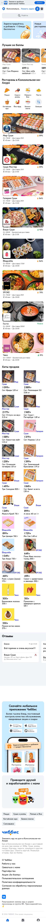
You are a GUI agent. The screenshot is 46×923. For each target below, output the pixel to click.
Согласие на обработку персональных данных (22, 887)
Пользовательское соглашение (18, 878)
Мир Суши (6, 64)
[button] (11, 62)
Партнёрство (9, 871)
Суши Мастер (27, 64)
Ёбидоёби (6, 530)
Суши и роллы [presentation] (19, 814)
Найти (24, 15)
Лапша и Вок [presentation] (36, 814)
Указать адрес (27, 9)
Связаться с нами (11, 867)
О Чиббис (7, 860)
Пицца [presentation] (6, 814)
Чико (16, 595)
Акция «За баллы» (11, 874)
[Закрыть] (2, 3)
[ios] (30, 726)
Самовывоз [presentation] (8, 824)
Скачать (39, 2)
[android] (15, 726)
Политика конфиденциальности (18, 882)
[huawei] (15, 731)
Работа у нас (8, 863)
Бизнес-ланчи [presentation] (27, 819)
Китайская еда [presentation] (10, 819)
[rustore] (30, 731)
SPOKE (39, 550)
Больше (39, 107)
